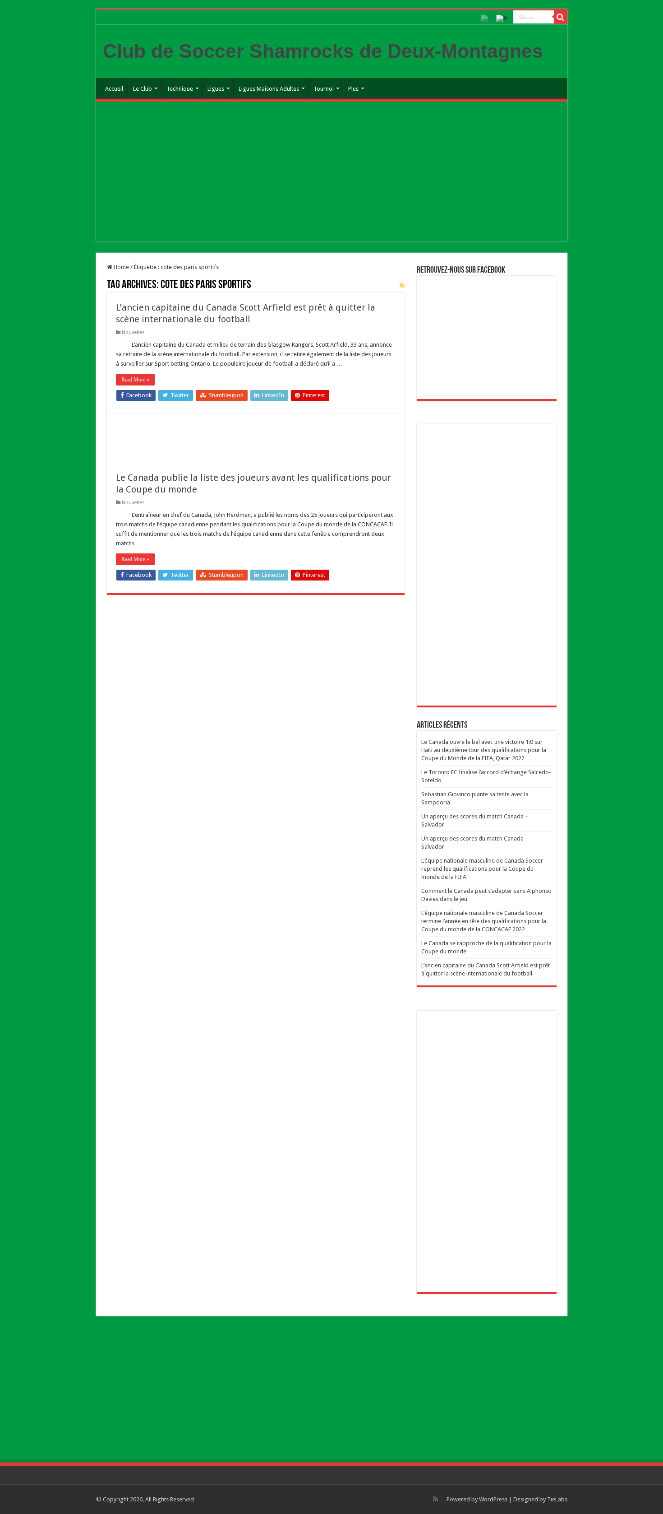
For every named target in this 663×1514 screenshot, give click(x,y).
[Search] (560, 17)
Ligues (215, 88)
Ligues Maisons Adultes (269, 88)
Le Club (142, 88)
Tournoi (323, 88)
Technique (179, 88)
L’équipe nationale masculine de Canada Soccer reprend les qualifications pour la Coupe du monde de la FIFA (482, 868)
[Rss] (435, 1499)
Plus (353, 88)
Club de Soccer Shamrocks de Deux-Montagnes (323, 51)
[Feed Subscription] (402, 285)
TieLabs (557, 1499)
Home (120, 267)
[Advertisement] (331, 174)
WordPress (493, 1499)
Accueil (114, 88)
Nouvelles (133, 332)
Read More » (135, 379)
